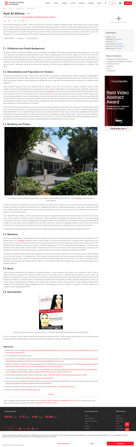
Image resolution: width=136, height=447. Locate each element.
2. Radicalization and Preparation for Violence (119, 61)
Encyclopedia (120, 428)
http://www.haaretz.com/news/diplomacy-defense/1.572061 (67, 375)
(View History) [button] (120, 46)
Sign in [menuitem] (113, 3)
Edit (28, 13)
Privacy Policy (52, 403)
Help (86, 423)
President (21, 240)
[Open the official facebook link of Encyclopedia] (37, 428)
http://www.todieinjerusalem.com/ (29, 390)
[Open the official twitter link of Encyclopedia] (24, 428)
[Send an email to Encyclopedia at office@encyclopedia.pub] (20, 428)
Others (114, 37)
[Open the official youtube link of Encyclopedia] (32, 428)
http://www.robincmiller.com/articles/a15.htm (38, 378)
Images (64, 3)
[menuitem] (120, 3)
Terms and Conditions (37, 403)
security (32, 220)
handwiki (78, 198)
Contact (87, 426)
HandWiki (119, 44)
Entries (47, 3)
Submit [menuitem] (128, 3)
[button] (19, 20)
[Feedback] (127, 430)
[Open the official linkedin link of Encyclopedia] (28, 428)
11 (26, 286)
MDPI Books (119, 418)
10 (16, 263)
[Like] (9, 20)
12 (28, 286)
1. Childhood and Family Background (116, 59)
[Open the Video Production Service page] (127, 424)
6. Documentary (110, 70)
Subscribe (11, 428)
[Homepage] (6, 3)
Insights (91, 3)
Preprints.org (120, 421)
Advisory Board (89, 418)
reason (50, 91)
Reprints (82, 3)
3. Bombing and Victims (113, 64)
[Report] (26, 20)
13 (69, 338)
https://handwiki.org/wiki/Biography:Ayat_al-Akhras (39, 17)
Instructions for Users (91, 421)
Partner (87, 428)
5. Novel (108, 68)
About (99, 3)
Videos (56, 3)
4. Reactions (109, 66)
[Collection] (4, 20)
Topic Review (20, 8)
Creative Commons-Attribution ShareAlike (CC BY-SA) (58, 400)
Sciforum (118, 416)
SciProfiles (119, 426)
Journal (73, 3)
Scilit (117, 423)
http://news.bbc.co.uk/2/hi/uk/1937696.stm (60, 386)
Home (4, 8)
